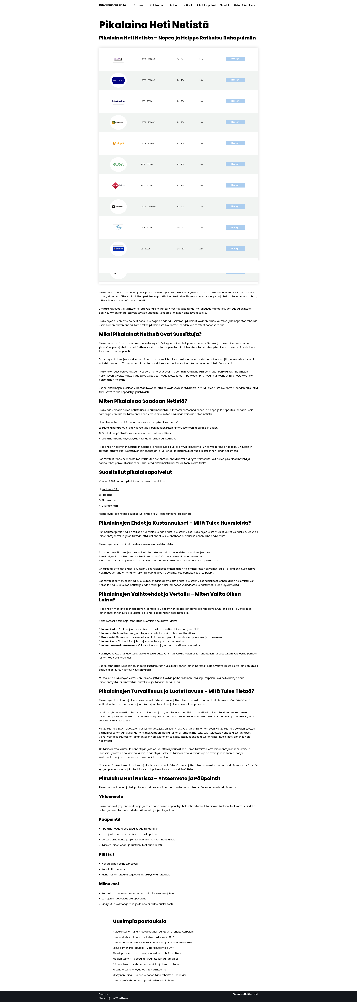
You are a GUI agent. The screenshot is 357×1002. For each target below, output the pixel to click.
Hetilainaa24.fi (110, 489)
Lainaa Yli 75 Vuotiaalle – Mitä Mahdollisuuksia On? (143, 937)
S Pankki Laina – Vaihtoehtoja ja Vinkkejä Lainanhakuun (146, 964)
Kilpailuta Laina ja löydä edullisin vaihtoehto (139, 969)
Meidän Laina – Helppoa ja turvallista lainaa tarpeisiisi (145, 958)
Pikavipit (225, 5)
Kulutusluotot (158, 5)
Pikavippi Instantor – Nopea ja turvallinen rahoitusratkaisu (147, 953)
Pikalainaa (140, 5)
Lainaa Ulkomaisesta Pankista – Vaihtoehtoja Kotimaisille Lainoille (152, 942)
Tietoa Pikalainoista (245, 5)
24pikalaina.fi (110, 505)
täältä (202, 312)
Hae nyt (235, 58)
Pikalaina (107, 495)
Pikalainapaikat (206, 5)
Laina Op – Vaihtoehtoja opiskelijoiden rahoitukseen (144, 980)
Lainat (174, 5)
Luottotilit (187, 5)
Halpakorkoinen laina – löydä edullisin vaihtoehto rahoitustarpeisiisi (153, 931)
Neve (102, 998)
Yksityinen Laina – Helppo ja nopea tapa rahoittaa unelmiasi (149, 975)
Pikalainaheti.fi (110, 500)
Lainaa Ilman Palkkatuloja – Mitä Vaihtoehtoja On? (143, 948)
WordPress (121, 998)
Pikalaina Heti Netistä (245, 994)
